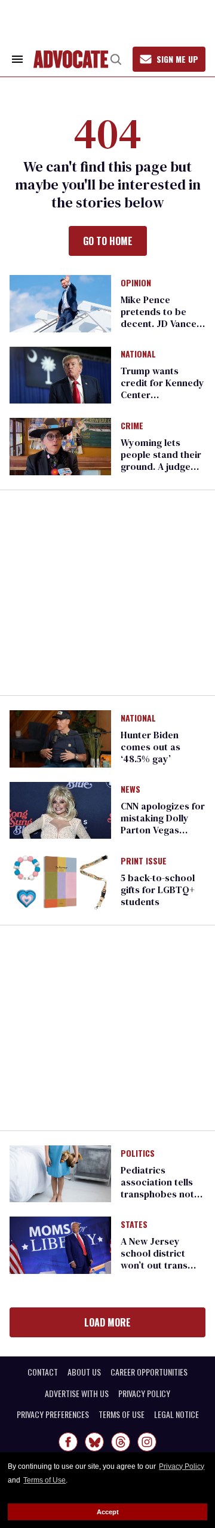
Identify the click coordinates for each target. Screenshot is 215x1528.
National (138, 354)
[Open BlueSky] (94, 1441)
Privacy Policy (181, 1466)
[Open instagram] (146, 1441)
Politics (138, 1153)
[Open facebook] (68, 1441)
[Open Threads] (120, 1441)
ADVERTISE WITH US (77, 1393)
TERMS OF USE (122, 1414)
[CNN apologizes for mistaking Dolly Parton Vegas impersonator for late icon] (60, 809)
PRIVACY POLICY (144, 1393)
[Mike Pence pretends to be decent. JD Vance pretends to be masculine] (60, 302)
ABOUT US (84, 1372)
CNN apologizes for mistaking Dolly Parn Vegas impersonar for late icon (163, 829)
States (134, 1225)
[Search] (116, 59)
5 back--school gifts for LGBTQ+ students (158, 889)
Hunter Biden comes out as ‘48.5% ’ (150, 746)
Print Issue (144, 861)
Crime (132, 426)
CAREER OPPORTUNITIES (149, 1372)
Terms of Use (44, 1480)
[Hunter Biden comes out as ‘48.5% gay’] (60, 738)
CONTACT (42, 1372)
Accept (108, 1511)
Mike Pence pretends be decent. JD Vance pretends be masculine (158, 323)
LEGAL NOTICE (176, 1414)
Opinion (136, 283)
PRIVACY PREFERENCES (53, 1414)
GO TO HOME (108, 241)
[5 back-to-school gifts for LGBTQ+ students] (60, 881)
